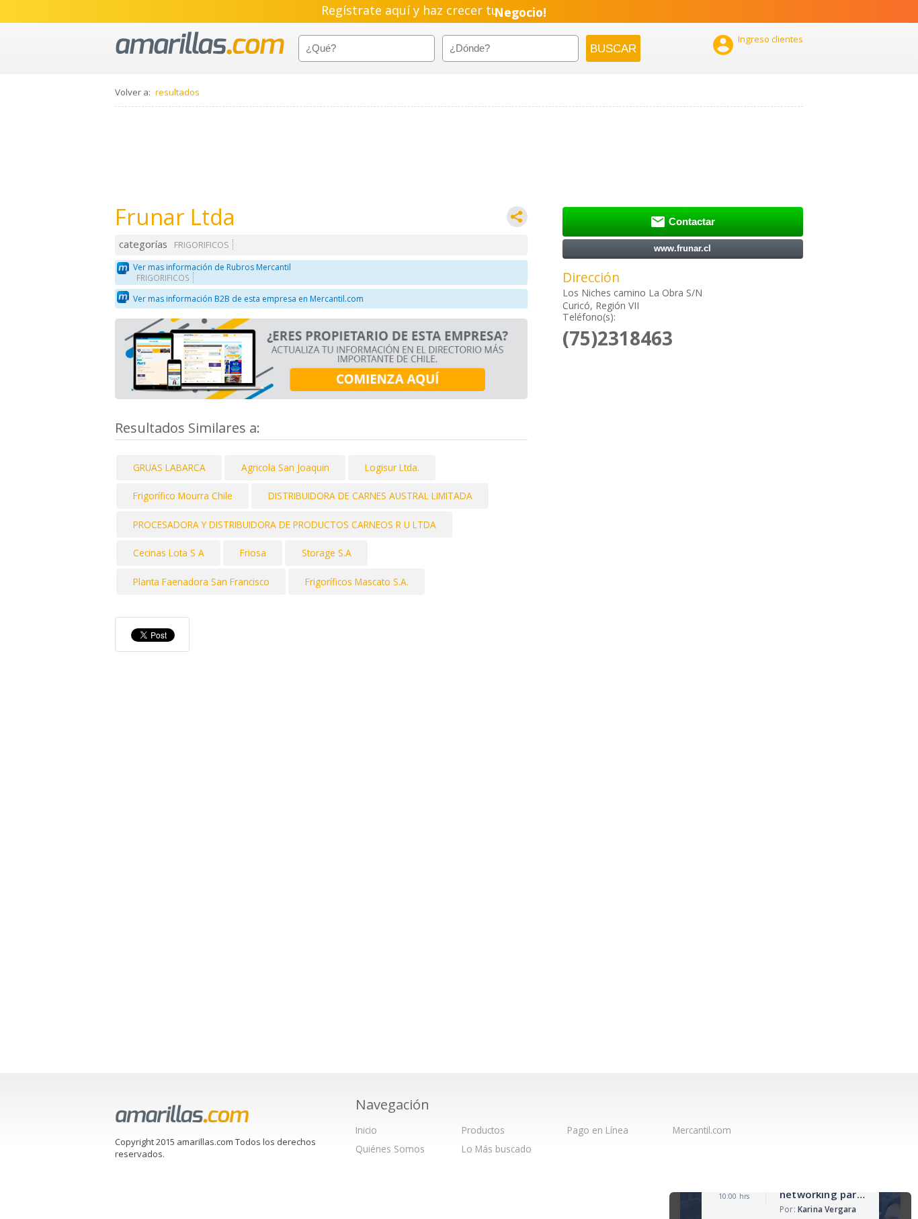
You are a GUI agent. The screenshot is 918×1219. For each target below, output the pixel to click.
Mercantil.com (702, 1130)
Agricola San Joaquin (285, 467)
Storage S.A (326, 552)
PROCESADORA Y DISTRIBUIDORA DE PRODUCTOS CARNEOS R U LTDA (284, 524)
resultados (177, 92)
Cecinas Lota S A (168, 552)
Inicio (366, 1130)
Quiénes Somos (390, 1148)
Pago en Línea (597, 1130)
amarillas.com (200, 43)
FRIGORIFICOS (201, 245)
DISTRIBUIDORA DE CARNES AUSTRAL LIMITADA (370, 495)
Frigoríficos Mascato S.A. (357, 581)
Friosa (253, 552)
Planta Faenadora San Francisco (201, 581)
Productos (483, 1130)
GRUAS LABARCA (169, 467)
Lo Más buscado (497, 1148)
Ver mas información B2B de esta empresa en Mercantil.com (248, 298)
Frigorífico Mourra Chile (183, 495)
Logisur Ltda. (392, 467)
